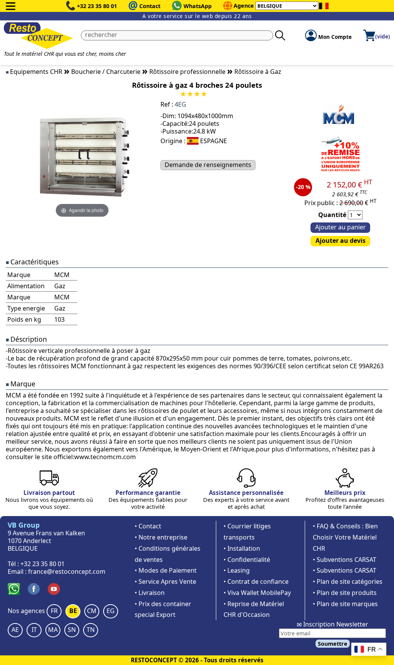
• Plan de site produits (345, 592)
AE (15, 629)
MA (53, 629)
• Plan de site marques (345, 604)
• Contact (148, 526)
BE (73, 611)
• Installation (242, 548)
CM (92, 611)
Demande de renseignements (208, 164)
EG (111, 611)
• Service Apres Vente (165, 581)
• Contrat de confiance (256, 581)
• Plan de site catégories (347, 581)
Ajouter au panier (340, 227)
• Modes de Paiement (166, 570)
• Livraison (150, 592)
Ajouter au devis (341, 240)
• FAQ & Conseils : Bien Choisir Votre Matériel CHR (345, 537)
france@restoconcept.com (66, 571)
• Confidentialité (247, 559)
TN (91, 629)
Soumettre (332, 643)
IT (34, 629)
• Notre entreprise (161, 537)
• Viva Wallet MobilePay (257, 592)
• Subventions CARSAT (344, 559)
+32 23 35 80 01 (97, 6)
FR (54, 611)
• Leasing (237, 570)
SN (72, 629)
